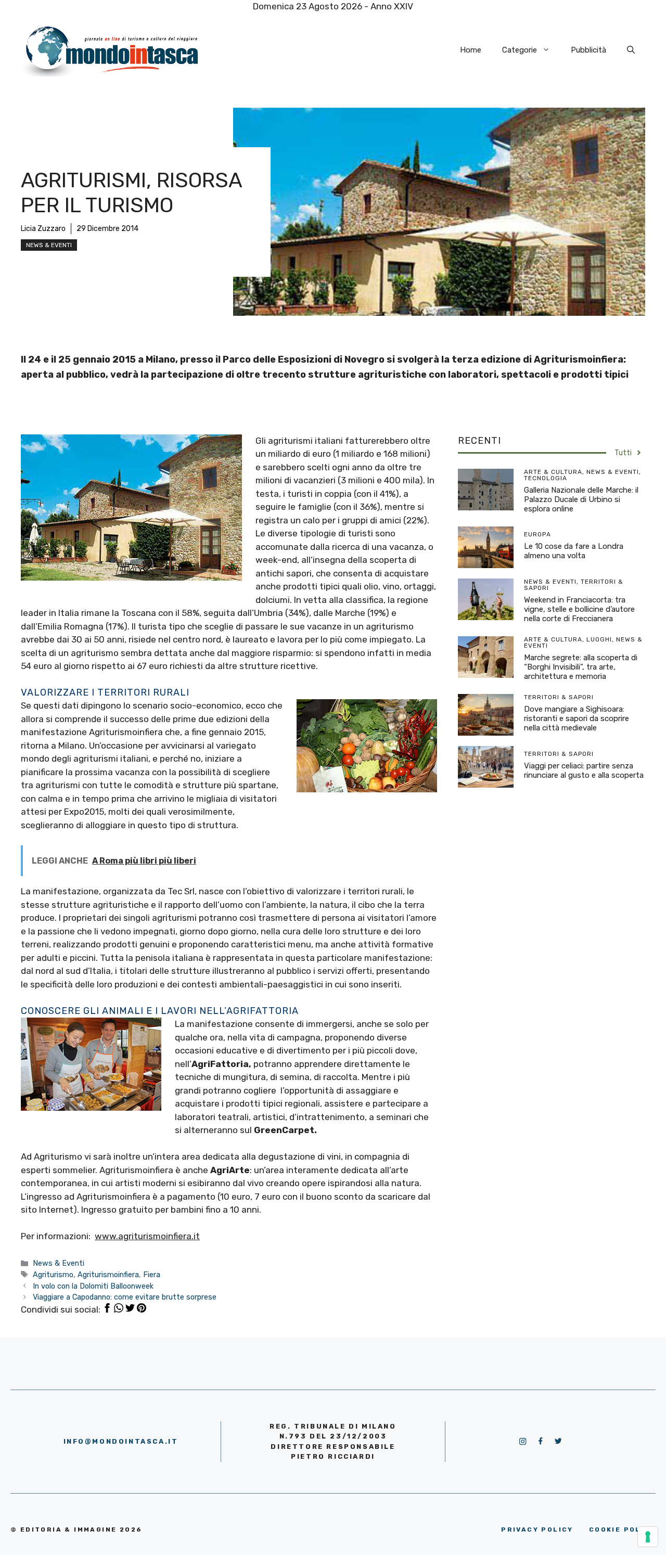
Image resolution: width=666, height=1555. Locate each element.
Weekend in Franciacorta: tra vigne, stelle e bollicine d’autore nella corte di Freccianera (579, 609)
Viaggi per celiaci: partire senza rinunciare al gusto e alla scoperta (584, 770)
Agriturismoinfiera (108, 1274)
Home (470, 50)
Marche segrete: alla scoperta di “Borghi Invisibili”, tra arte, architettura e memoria (580, 667)
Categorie (519, 50)
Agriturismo (53, 1274)
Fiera (151, 1274)
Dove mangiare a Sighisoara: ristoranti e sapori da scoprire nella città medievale (576, 718)
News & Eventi (49, 245)
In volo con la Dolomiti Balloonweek (93, 1286)
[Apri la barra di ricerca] (631, 50)
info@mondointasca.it (120, 1441)
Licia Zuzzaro (43, 228)
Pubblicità (588, 50)
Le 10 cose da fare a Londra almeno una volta (573, 551)
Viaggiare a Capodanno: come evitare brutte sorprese (124, 1297)
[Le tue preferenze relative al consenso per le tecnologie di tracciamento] (648, 1537)
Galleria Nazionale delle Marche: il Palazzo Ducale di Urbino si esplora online (581, 499)
